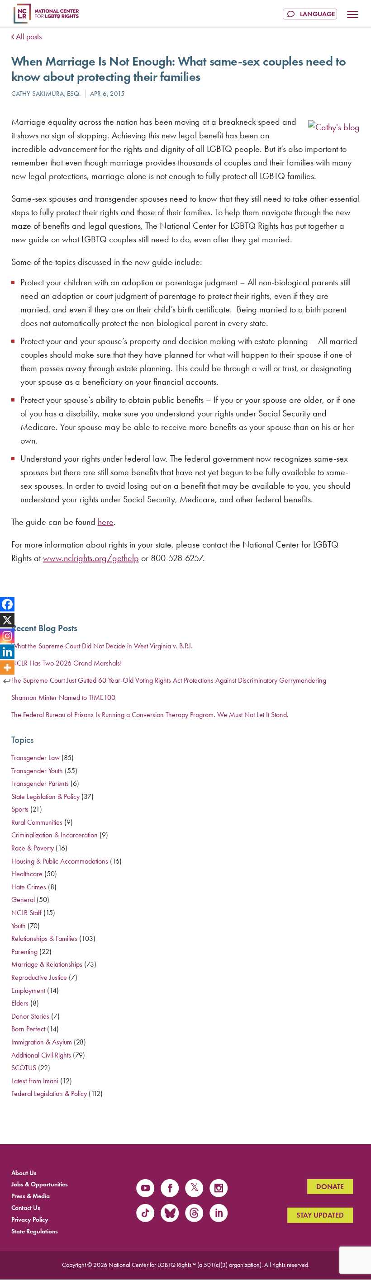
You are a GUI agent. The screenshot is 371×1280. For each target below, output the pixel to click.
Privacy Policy (29, 1219)
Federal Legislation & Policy (49, 1093)
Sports (20, 809)
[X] (7, 620)
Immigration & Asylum (41, 1042)
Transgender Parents (40, 783)
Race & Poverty (32, 848)
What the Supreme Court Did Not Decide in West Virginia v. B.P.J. (102, 646)
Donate (330, 1186)
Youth (18, 925)
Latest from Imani (34, 1081)
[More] (7, 667)
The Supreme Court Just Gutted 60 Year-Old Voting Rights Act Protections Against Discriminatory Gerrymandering (168, 680)
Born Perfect (28, 1029)
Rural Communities (36, 822)
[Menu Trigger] (353, 15)
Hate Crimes (28, 887)
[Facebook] (7, 604)
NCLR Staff (26, 912)
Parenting (24, 951)
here (106, 521)
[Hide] (6, 681)
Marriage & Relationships (46, 964)
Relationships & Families (44, 938)
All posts (29, 37)
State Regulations (34, 1231)
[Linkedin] (7, 651)
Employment (28, 990)
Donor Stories (30, 1016)
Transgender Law (35, 757)
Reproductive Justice (39, 977)
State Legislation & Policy (45, 796)
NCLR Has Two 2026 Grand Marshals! (66, 663)
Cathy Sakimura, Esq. (46, 94)
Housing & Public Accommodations (59, 861)
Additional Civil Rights (41, 1055)
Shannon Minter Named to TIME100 (63, 697)
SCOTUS (23, 1067)
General (23, 899)
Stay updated (320, 1215)
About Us (24, 1172)
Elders (20, 1003)
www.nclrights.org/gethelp (91, 558)
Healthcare (27, 873)
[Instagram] (7, 635)
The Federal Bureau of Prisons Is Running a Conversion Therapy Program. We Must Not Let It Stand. (150, 714)
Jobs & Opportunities (39, 1184)
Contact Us (25, 1208)
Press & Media (30, 1196)
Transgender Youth (37, 770)
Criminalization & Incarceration (54, 835)
